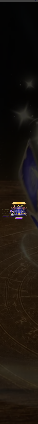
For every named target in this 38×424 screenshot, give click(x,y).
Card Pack (18, 219)
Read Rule (20, 219)
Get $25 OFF (32, 419)
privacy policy (33, 421)
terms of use (31, 421)
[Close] (37, 409)
